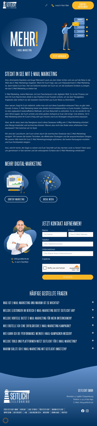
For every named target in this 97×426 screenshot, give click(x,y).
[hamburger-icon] (46, 5)
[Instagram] (87, 411)
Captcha (46, 259)
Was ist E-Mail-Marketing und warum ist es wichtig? (31, 303)
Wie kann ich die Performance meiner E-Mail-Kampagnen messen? (37, 333)
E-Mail (71, 230)
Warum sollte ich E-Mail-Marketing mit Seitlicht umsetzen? (35, 349)
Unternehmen (48, 249)
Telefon (45, 240)
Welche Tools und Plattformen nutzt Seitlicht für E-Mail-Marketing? (40, 341)
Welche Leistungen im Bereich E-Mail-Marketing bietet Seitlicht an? (39, 310)
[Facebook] (83, 411)
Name (45, 230)
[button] (48, 302)
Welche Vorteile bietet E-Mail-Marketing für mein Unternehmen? (37, 318)
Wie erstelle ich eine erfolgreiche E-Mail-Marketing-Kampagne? (37, 326)
